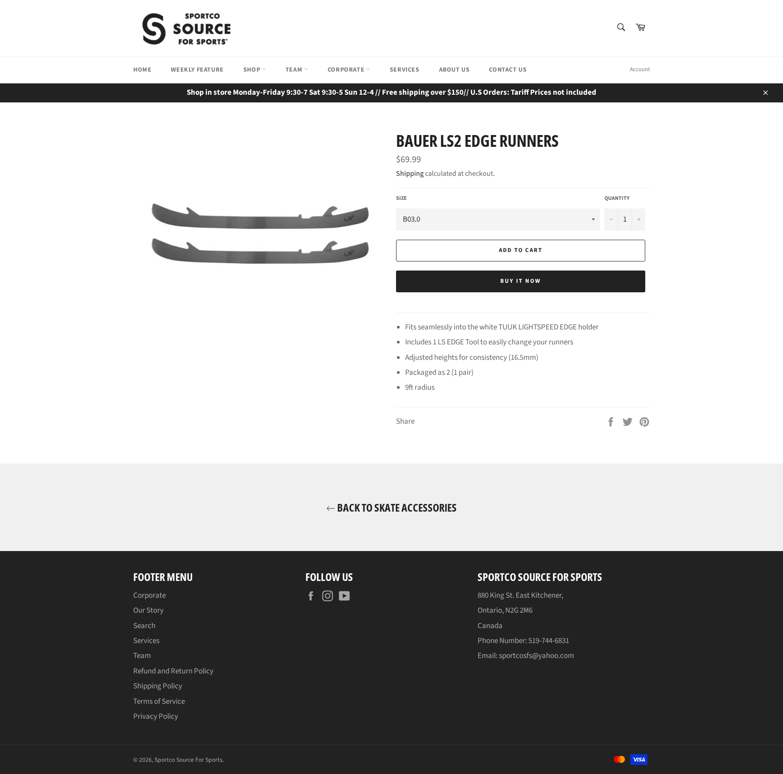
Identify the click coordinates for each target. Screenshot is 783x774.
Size (401, 198)
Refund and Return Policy (173, 671)
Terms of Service (159, 701)
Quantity (616, 198)
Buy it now (520, 281)
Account (640, 69)
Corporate (347, 69)
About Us (454, 69)
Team (294, 69)
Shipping (410, 174)
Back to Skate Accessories (396, 507)
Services (405, 69)
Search (144, 625)
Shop (252, 69)
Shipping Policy (157, 686)
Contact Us (508, 69)
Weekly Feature (197, 69)
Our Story (148, 610)
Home (142, 69)
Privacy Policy (155, 716)
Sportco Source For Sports (188, 759)
